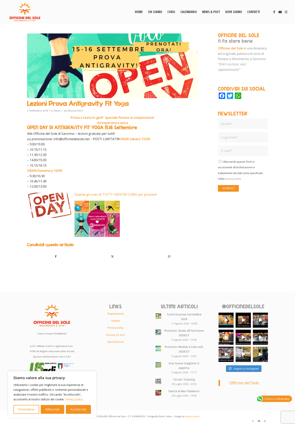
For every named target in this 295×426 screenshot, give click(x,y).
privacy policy (233, 178)
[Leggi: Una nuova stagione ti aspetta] (158, 365)
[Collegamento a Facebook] (274, 12)
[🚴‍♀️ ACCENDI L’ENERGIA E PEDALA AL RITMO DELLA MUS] (243, 320)
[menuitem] (138, 11)
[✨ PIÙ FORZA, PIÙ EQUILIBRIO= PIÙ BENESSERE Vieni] (226, 337)
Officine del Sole (244, 383)
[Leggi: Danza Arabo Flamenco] (158, 392)
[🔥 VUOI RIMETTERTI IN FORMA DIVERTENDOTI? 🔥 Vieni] (243, 354)
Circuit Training (184, 379)
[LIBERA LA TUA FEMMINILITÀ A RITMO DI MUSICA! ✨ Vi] (243, 337)
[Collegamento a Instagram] (286, 12)
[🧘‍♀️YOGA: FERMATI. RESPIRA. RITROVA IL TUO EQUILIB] (260, 337)
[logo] (25, 11)
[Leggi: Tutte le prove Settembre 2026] (158, 316)
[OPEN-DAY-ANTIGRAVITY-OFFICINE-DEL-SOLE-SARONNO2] (112, 65)
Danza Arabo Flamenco (184, 391)
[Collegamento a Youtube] (280, 12)
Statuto (115, 320)
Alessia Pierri (75, 110)
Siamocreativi (192, 416)
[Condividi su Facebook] (55, 256)
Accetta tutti (78, 409)
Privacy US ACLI (115, 335)
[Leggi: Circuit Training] (158, 381)
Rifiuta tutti (52, 409)
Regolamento (116, 313)
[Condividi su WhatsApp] (169, 256)
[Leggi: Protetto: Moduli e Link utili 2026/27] (158, 348)
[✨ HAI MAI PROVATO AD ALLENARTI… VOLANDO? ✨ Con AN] (226, 354)
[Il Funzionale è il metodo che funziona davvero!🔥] (260, 320)
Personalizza (26, 409)
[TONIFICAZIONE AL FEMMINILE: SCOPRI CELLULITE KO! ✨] (226, 320)
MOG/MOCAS (116, 342)
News (57, 110)
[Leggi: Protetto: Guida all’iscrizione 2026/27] (158, 332)
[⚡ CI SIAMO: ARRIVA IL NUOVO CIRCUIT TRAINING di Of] (260, 354)
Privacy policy (74, 399)
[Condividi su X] (112, 256)
